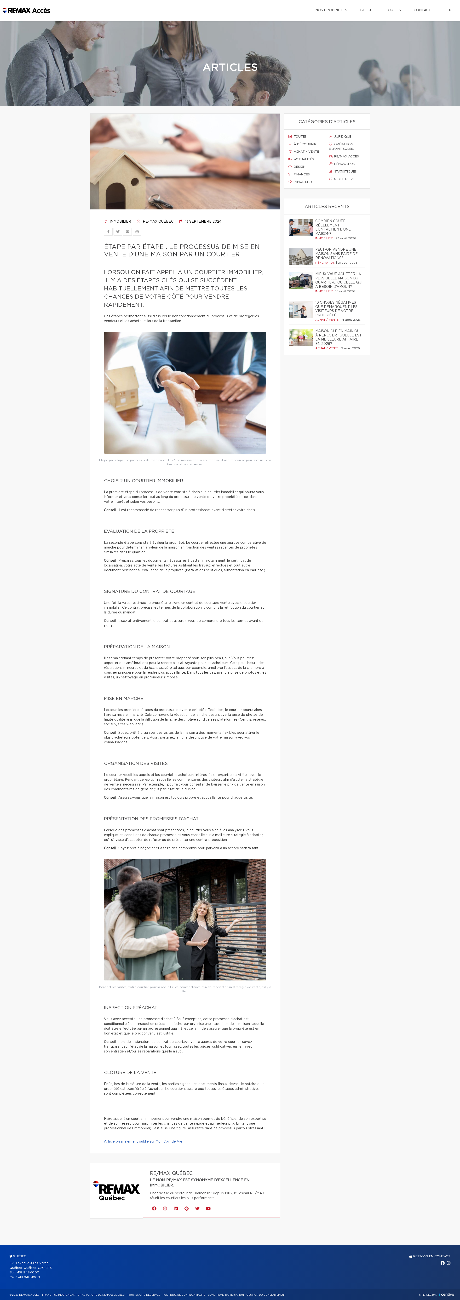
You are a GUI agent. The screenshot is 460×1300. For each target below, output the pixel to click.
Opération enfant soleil (341, 147)
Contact (422, 10)
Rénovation (344, 164)
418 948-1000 (28, 1272)
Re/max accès (346, 156)
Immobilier (120, 221)
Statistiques (345, 171)
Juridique (342, 136)
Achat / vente (306, 151)
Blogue (367, 10)
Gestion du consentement (266, 1295)
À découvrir (304, 144)
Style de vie (344, 179)
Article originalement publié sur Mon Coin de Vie (143, 1141)
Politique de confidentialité (184, 1295)
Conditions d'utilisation (226, 1295)
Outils (394, 10)
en (449, 10)
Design (299, 166)
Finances (301, 174)
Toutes (300, 136)
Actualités (303, 159)
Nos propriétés (331, 10)
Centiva (446, 1294)
